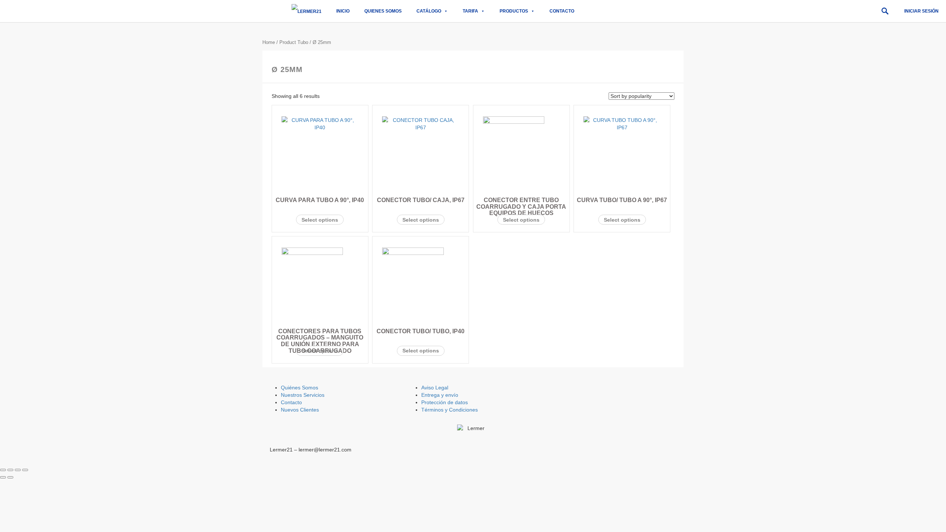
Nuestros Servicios (302, 395)
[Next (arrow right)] (10, 477)
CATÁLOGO (428, 11)
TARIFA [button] (470, 11)
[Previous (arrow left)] (3, 477)
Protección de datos (444, 402)
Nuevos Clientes (300, 410)
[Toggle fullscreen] (18, 470)
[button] (885, 11)
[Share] (10, 470)
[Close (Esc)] (3, 470)
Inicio (343, 11)
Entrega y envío (439, 395)
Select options (320, 220)
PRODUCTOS (514, 11)
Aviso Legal (434, 388)
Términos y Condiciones (449, 410)
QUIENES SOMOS (383, 11)
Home (268, 42)
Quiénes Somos (299, 388)
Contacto (561, 11)
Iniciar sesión (921, 11)
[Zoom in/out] (25, 470)
